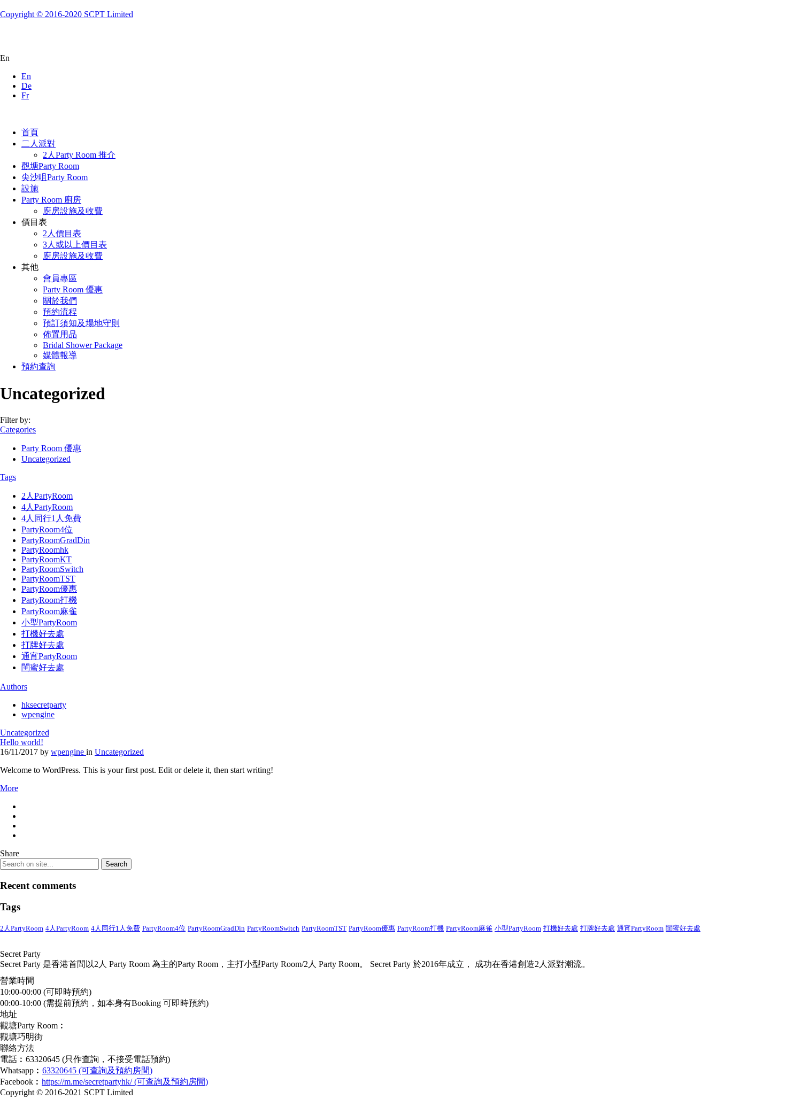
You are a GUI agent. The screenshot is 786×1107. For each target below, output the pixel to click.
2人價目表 (62, 233)
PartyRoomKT (46, 559)
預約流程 (60, 311)
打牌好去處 (42, 644)
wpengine (38, 714)
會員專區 (60, 278)
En (26, 76)
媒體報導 (60, 355)
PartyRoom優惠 (49, 588)
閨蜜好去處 (42, 667)
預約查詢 (38, 366)
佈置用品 (60, 334)
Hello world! (21, 742)
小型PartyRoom (49, 622)
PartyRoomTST (48, 578)
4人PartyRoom (47, 507)
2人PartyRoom (47, 495)
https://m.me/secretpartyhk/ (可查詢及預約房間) (125, 1081)
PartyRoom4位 (47, 529)
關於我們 (60, 300)
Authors (13, 686)
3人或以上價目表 (75, 244)
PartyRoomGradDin (55, 540)
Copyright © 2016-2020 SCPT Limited (66, 14)
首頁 (29, 132)
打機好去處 (42, 633)
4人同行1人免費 (51, 518)
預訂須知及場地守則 (81, 323)
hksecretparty (43, 704)
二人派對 (38, 143)
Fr (25, 95)
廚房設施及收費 (73, 210)
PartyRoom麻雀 (49, 611)
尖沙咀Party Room (54, 177)
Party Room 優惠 (73, 289)
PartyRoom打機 (49, 600)
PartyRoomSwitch (52, 569)
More (9, 788)
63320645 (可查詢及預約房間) (97, 1070)
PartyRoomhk (44, 549)
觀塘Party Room (50, 166)
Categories (18, 429)
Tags (8, 477)
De (26, 85)
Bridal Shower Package (82, 345)
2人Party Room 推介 (79, 154)
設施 (29, 188)
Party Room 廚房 (51, 199)
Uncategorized (46, 458)
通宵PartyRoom (49, 656)
